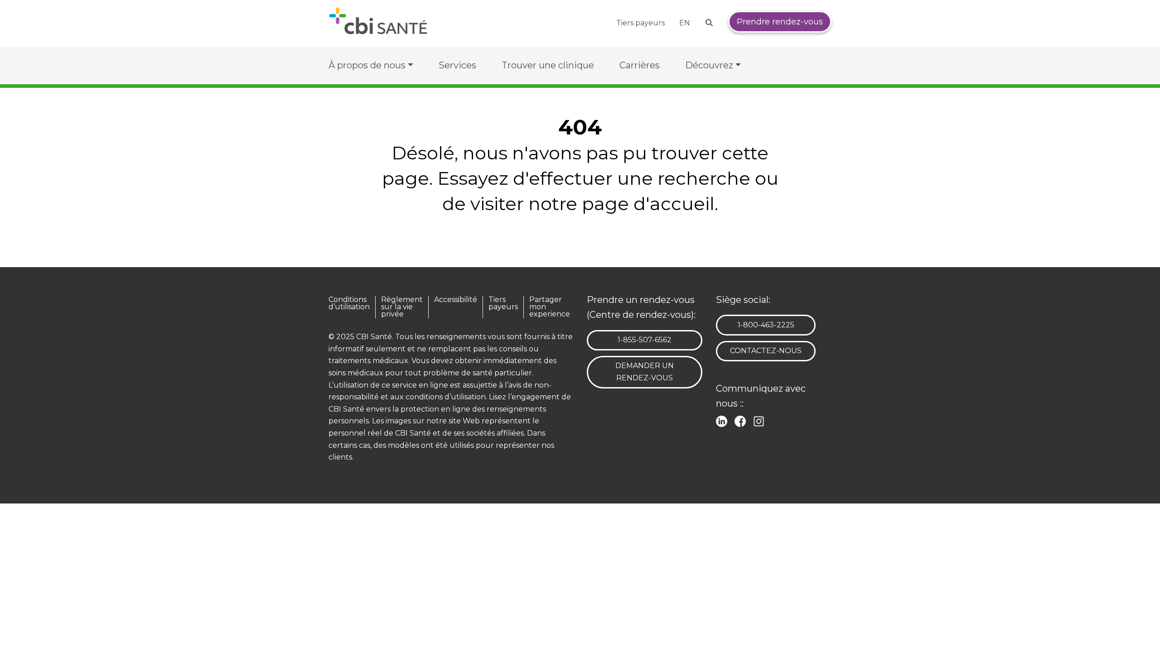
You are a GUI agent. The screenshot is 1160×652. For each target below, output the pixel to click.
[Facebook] (742, 420)
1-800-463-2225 (765, 324)
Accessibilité (455, 300)
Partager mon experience (549, 307)
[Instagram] (760, 420)
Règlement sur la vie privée (402, 307)
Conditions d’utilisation (349, 303)
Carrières (639, 65)
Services (457, 65)
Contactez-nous (766, 350)
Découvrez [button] (709, 65)
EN (684, 23)
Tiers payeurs (640, 23)
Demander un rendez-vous (644, 371)
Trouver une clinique (548, 65)
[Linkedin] (723, 420)
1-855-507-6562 (644, 339)
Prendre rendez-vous (780, 22)
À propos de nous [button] (367, 65)
